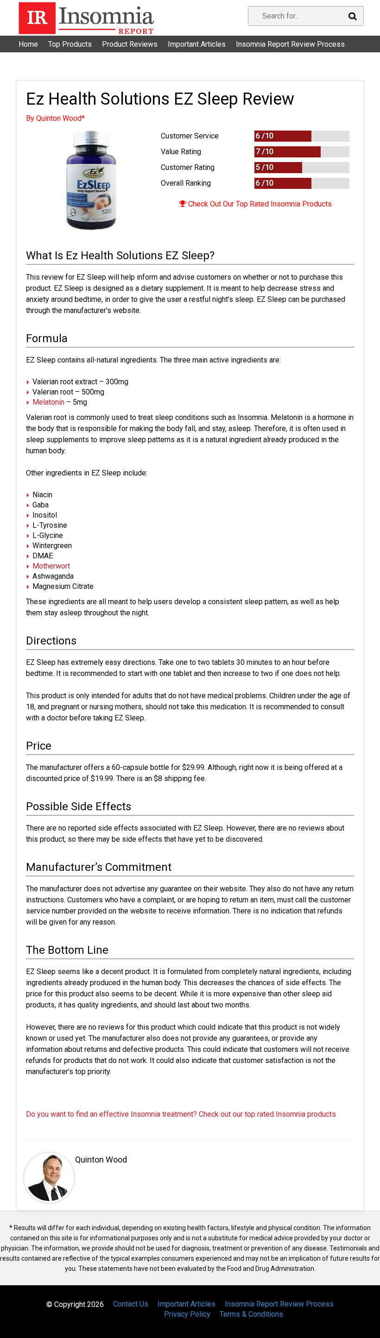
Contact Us (41, 55)
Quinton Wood (101, 1159)
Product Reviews (130, 44)
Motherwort (51, 566)
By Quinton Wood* (55, 118)
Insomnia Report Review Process (290, 44)
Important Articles (197, 44)
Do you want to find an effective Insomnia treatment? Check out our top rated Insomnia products (181, 1114)
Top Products (70, 44)
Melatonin (48, 402)
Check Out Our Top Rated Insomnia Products (259, 204)
